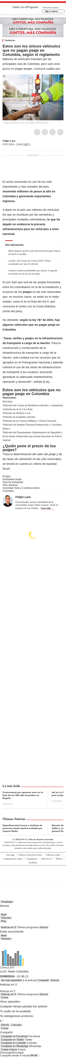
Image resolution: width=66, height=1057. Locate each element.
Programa (32, 7)
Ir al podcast (30, 980)
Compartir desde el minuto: (18, 1055)
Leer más (46, 508)
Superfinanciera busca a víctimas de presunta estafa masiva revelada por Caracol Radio (22, 828)
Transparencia (31, 859)
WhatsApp (60, 132)
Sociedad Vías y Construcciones (21, 488)
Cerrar (4, 997)
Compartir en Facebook (14, 1036)
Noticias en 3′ (8, 927)
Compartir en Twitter (12, 1039)
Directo (44, 927)
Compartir (43, 980)
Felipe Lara (9, 140)
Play (3, 921)
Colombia (8, 490)
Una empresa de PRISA (33, 872)
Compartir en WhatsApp (14, 1046)
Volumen (6, 917)
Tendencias (9, 40)
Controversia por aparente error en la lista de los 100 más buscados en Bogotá (23, 795)
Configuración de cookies (12, 859)
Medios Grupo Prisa (33, 880)
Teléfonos (59, 859)
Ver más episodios (11, 980)
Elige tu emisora (51, 11)
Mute (4, 914)
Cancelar (16, 1025)
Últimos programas (28, 927)
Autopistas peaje (12, 479)
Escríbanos (33, 863)
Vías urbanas (10, 485)
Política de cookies (53, 855)
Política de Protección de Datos (30, 855)
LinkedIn (52, 132)
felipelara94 (17, 140)
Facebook (37, 132)
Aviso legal (10, 855)
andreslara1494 (21, 140)
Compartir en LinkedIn (13, 1043)
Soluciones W (46, 859)
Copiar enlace (9, 1049)
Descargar (6, 1052)
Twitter (45, 132)
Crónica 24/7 (7, 967)
